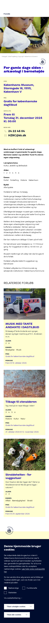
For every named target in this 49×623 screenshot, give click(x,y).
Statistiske (12, 593)
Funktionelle (32, 588)
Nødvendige (13, 588)
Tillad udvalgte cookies (16, 607)
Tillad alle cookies (14, 615)
